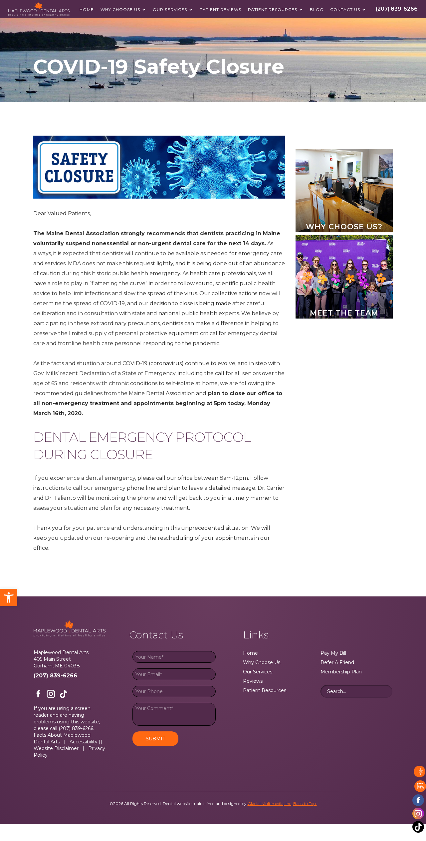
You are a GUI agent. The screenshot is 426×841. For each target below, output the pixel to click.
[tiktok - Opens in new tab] (63, 694)
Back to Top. (305, 803)
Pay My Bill (333, 653)
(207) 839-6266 (55, 675)
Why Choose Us (120, 9)
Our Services (170, 9)
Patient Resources (272, 9)
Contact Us (345, 9)
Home (87, 9)
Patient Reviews (220, 9)
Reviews (253, 681)
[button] (8, 597)
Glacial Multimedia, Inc (269, 803)
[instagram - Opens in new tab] (418, 813)
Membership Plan (341, 672)
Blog (316, 9)
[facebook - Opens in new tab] (418, 800)
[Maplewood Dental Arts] (39, 9)
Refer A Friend (337, 662)
